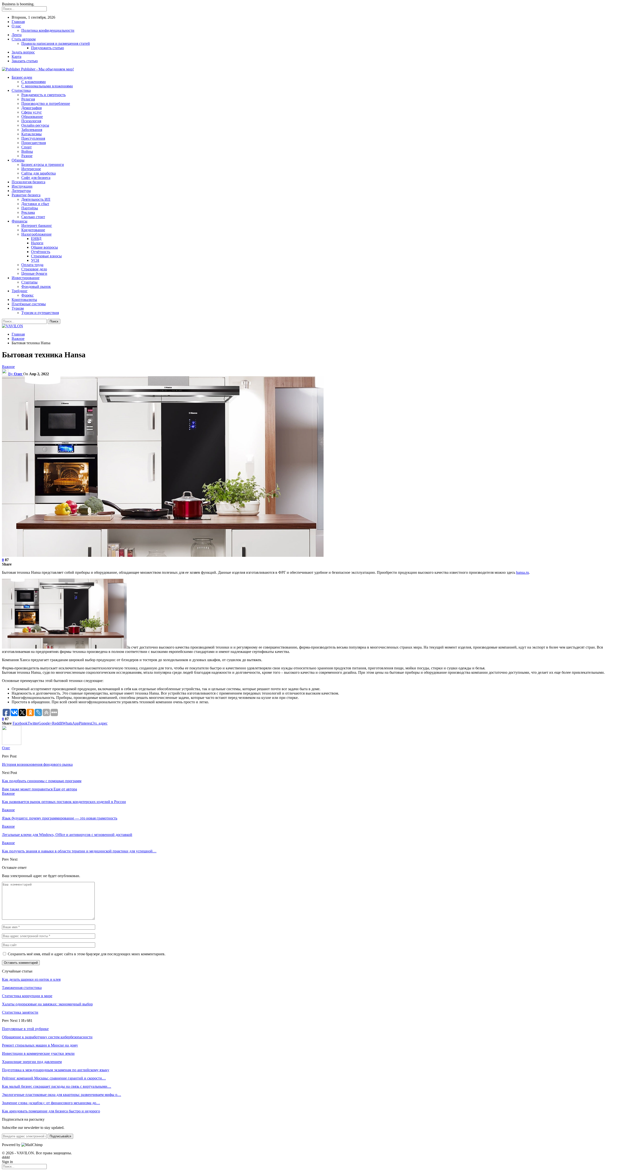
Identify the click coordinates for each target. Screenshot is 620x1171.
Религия (28, 99)
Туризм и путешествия (40, 313)
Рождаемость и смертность (43, 95)
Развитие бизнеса (26, 195)
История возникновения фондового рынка (37, 764)
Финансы (19, 221)
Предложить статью (47, 48)
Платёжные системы (29, 304)
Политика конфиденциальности (47, 30)
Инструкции (22, 186)
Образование (32, 117)
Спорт (26, 147)
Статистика (21, 90)
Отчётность (40, 252)
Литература (21, 191)
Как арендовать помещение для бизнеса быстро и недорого (51, 1111)
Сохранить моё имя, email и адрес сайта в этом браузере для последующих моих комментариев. (86, 954)
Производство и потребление (45, 103)
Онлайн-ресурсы (35, 125)
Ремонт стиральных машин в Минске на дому (40, 1045)
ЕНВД (36, 239)
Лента (17, 35)
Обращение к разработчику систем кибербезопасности (47, 1037)
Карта (16, 56)
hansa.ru (522, 572)
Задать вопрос (23, 52)
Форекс (27, 295)
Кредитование (33, 230)
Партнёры (29, 208)
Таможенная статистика (22, 988)
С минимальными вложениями (47, 86)
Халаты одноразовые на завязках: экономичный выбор (47, 1004)
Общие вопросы (44, 247)
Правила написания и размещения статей (55, 43)
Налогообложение (36, 234)
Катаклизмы (31, 134)
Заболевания (31, 130)
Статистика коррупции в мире (27, 996)
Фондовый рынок (36, 286)
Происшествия (33, 143)
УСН (35, 260)
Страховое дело (34, 269)
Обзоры (18, 160)
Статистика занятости (20, 1012)
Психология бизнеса (28, 182)
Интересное (31, 169)
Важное (8, 367)
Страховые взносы (46, 256)
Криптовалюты (24, 300)
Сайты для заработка (38, 173)
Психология (31, 121)
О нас (16, 26)
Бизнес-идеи (22, 77)
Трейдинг (20, 291)
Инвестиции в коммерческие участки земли (38, 1053)
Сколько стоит (33, 217)
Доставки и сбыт (35, 204)
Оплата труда (32, 265)
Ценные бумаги (34, 273)
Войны (27, 151)
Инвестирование (25, 278)
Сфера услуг (31, 112)
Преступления (33, 138)
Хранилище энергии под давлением (32, 1062)
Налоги (37, 243)
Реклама (28, 212)
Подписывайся (60, 1136)
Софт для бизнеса (35, 178)
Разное (26, 156)
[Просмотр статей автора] (11, 744)
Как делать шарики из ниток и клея (31, 979)
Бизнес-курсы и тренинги (42, 164)
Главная (18, 22)
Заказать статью (25, 61)
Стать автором (24, 39)
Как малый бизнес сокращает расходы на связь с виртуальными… (56, 1086)
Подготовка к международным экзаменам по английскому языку (55, 1070)
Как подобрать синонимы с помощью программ (41, 781)
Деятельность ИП (35, 199)
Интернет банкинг (36, 225)
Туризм (18, 308)
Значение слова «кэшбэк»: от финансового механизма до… (51, 1103)
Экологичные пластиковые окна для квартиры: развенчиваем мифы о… (61, 1095)
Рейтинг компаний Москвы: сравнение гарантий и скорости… (54, 1078)
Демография (31, 108)
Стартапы (29, 282)
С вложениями (33, 82)
